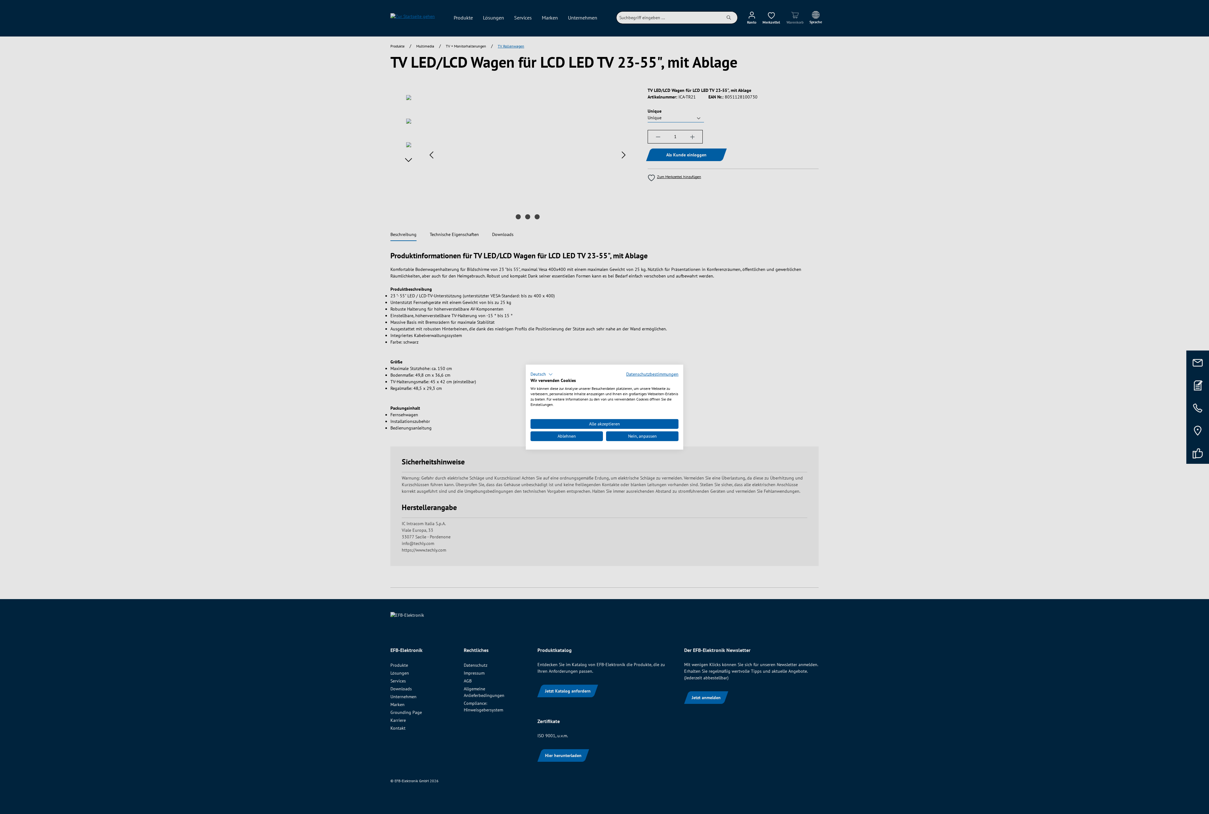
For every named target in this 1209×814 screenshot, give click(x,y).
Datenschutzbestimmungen (652, 374)
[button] (542, 374)
